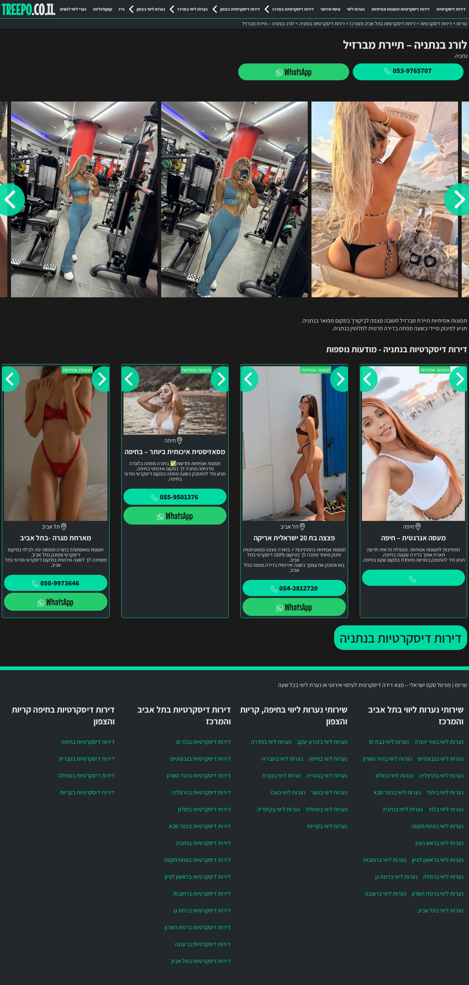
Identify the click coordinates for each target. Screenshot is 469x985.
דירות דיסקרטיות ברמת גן (202, 910)
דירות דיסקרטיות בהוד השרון (199, 775)
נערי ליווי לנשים (73, 9)
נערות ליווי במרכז (192, 9)
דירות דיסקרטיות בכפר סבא (200, 826)
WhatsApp (297, 71)
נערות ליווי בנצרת (281, 775)
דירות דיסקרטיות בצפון (240, 9)
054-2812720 (298, 588)
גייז (122, 9)
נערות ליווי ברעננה (385, 893)
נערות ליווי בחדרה (271, 742)
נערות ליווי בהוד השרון (387, 758)
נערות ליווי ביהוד (445, 792)
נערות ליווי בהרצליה (441, 775)
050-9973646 (59, 582)
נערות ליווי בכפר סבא (397, 792)
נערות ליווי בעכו (288, 792)
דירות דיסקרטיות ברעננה (203, 944)
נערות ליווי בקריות (327, 826)
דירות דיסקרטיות (451, 9)
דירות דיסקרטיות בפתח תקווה (197, 860)
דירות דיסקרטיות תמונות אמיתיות (401, 9)
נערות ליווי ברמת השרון (438, 893)
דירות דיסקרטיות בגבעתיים (200, 758)
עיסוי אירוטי (330, 9)
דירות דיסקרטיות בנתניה (401, 637)
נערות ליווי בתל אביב (441, 910)
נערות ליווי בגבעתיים (441, 758)
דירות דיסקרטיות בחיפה (88, 742)
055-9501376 (179, 496)
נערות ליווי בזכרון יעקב (322, 742)
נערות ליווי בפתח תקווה (437, 826)
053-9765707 (412, 70)
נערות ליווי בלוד (446, 809)
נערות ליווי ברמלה (443, 877)
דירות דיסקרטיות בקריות (87, 792)
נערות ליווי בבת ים (389, 742)
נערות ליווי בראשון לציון (438, 860)
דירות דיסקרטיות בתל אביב (200, 961)
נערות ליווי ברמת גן (396, 877)
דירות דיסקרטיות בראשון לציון (198, 877)
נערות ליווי (356, 9)
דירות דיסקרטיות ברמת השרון (198, 927)
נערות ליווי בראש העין (440, 843)
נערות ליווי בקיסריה (278, 809)
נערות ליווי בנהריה (327, 775)
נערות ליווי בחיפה (328, 758)
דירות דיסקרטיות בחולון (204, 809)
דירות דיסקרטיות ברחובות (202, 893)
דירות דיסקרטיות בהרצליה (201, 792)
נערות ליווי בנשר (329, 792)
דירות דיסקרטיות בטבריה (87, 758)
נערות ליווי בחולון (395, 775)
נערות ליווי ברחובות (384, 860)
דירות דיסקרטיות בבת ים (203, 742)
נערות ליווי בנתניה (403, 809)
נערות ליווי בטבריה (282, 758)
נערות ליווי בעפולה (326, 809)
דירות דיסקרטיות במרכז (293, 9)
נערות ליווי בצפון (151, 9)
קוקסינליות (102, 9)
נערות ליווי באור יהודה (439, 742)
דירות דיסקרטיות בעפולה (86, 775)
